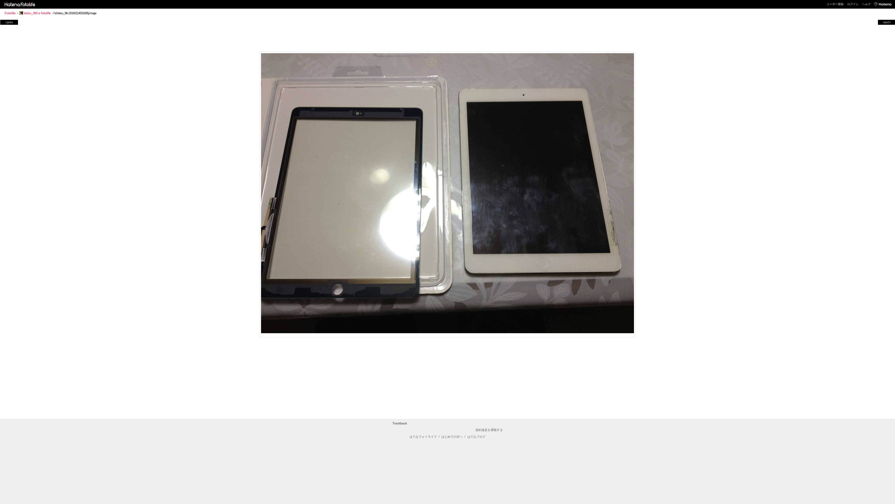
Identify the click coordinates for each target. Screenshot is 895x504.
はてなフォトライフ (423, 436)
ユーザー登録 (835, 4)
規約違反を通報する (489, 430)
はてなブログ (476, 436)
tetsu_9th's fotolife (37, 13)
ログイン (852, 4)
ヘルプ (866, 4)
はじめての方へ (452, 436)
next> (887, 22)
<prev (9, 22)
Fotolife (10, 13)
